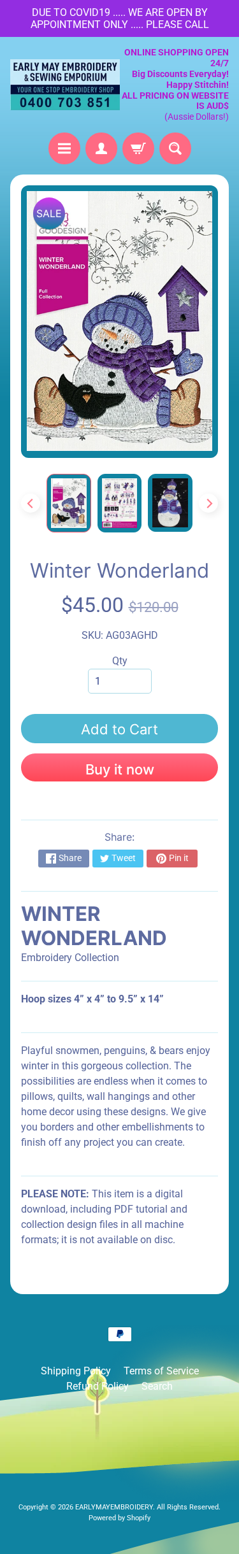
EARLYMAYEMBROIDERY (114, 1507)
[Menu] (64, 148)
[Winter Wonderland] (69, 503)
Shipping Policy (76, 1371)
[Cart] (138, 148)
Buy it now (119, 769)
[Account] (101, 148)
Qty (119, 661)
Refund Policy (97, 1386)
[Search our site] (175, 148)
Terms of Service (161, 1371)
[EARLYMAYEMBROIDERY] (65, 84)
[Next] (208, 503)
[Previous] (30, 503)
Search (157, 1386)
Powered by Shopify (119, 1518)
